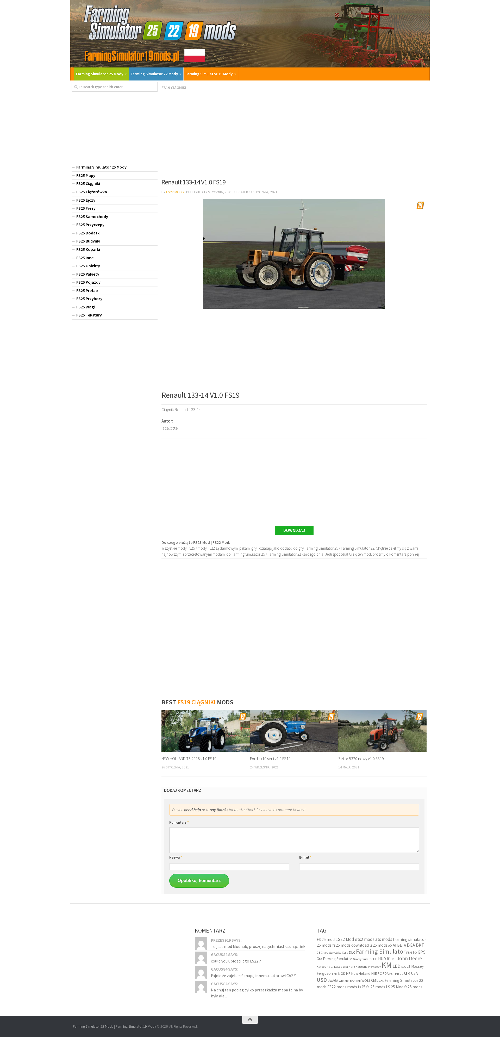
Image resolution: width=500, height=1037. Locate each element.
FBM (409, 952)
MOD (341, 973)
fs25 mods (413, 986)
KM (387, 965)
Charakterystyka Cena (334, 952)
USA (414, 973)
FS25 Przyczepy (90, 224)
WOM (365, 980)
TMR (396, 974)
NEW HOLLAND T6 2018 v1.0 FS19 (188, 758)
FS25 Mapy (85, 175)
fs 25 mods (375, 986)
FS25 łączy (85, 200)
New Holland (360, 973)
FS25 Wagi (85, 306)
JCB (393, 959)
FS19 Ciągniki (173, 87)
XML (374, 980)
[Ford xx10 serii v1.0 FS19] (294, 731)
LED (396, 966)
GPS (422, 952)
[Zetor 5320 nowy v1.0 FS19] (382, 731)
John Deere (409, 958)
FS (415, 951)
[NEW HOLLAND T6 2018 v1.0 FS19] (205, 731)
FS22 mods (336, 986)
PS (390, 974)
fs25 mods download (350, 945)
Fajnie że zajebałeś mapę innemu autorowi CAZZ (253, 975)
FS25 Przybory (89, 298)
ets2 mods (364, 939)
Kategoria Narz (344, 966)
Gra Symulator (362, 959)
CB (318, 952)
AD (390, 945)
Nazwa (175, 857)
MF (336, 974)
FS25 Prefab (87, 290)
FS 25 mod (326, 939)
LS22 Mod (344, 939)
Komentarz (179, 822)
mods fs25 (356, 986)
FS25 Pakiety (87, 274)
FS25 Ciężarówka (91, 191)
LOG (403, 966)
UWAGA (333, 980)
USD (322, 979)
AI (394, 945)
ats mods (383, 939)
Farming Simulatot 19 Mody (136, 1026)
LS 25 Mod (394, 986)
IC (389, 958)
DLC (352, 952)
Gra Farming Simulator (334, 958)
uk (407, 972)
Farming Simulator (380, 951)
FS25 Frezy (86, 208)
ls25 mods (379, 945)
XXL (381, 981)
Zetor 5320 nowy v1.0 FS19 (361, 758)
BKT (420, 945)
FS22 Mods (175, 192)
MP (348, 973)
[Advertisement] (294, 135)
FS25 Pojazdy (88, 282)
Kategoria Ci (325, 966)
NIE (374, 973)
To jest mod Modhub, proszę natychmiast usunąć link (258, 946)
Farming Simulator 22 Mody (154, 73)
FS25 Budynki (88, 241)
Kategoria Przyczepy (368, 966)
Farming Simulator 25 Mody (99, 73)
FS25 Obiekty (88, 265)
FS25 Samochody (92, 216)
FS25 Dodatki (88, 232)
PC (380, 973)
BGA (411, 945)
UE (401, 974)
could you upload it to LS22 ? (236, 960)
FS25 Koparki (88, 249)
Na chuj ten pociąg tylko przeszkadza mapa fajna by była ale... (257, 992)
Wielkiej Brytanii (350, 981)
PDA (386, 973)
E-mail (305, 857)
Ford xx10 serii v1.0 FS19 (270, 758)
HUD (382, 958)
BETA (401, 945)
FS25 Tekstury (89, 315)
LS (408, 966)
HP (375, 959)
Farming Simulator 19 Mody (209, 73)
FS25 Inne (84, 257)
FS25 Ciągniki (88, 183)
